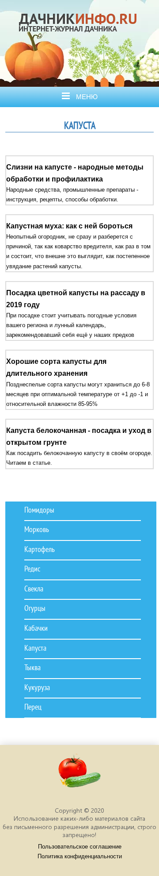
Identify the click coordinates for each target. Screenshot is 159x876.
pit (79, 775)
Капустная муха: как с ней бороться (69, 226)
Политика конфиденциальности (80, 856)
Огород (81, 41)
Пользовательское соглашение (79, 846)
